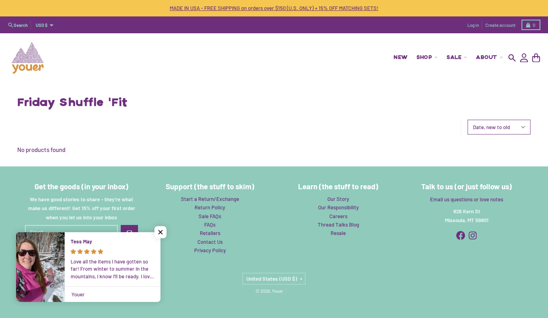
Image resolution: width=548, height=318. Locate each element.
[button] (160, 232)
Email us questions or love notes (466, 199)
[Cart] (536, 58)
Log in (473, 25)
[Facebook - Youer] (460, 235)
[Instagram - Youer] (472, 235)
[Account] (524, 58)
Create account (500, 25)
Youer (277, 291)
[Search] (512, 58)
